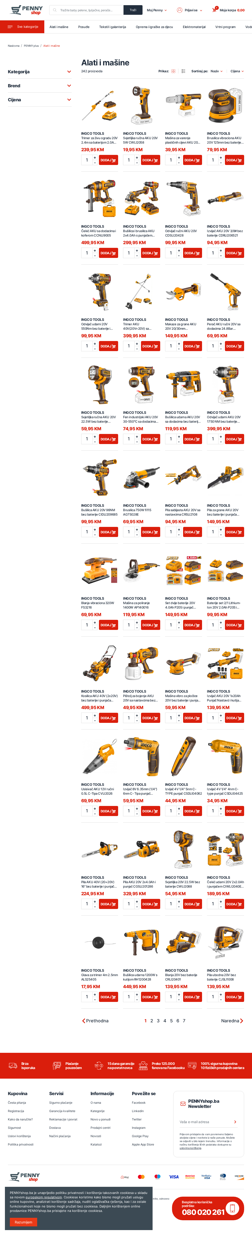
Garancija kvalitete (62, 1111)
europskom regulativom (44, 1197)
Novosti (96, 1136)
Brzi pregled (99, 102)
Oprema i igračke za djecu (154, 27)
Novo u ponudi (100, 1119)
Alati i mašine (58, 27)
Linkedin (138, 1111)
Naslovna (13, 45)
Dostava (55, 1128)
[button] (190, 10)
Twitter (137, 1119)
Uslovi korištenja (19, 1136)
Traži (133, 10)
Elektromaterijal (194, 27)
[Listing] (185, 71)
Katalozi (96, 1144)
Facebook (139, 1102)
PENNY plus (31, 45)
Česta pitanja (17, 1102)
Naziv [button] (215, 71)
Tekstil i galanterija (112, 27)
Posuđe (84, 27)
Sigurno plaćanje (60, 1102)
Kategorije (98, 1111)
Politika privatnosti (20, 1144)
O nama (96, 1102)
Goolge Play (140, 1136)
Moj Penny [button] (155, 10)
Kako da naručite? (20, 1119)
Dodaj (106, 160)
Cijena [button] (235, 71)
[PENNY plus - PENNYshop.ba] (25, 10)
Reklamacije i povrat (63, 1119)
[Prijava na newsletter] (232, 1122)
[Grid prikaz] (175, 71)
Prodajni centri (100, 1128)
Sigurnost (14, 1128)
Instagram (138, 1128)
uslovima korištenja (190, 1147)
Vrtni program (225, 27)
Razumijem (23, 1222)
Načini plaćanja (60, 1136)
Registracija (16, 1111)
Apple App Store (143, 1144)
